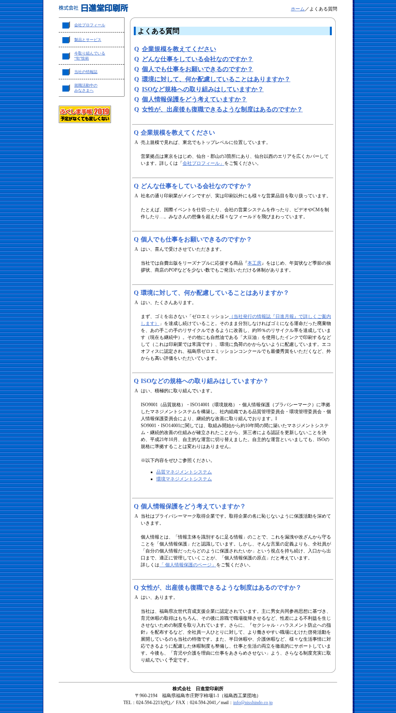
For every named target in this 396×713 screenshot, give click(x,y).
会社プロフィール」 (203, 163)
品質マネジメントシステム (184, 472)
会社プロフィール (89, 25)
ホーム (298, 9)
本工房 (254, 263)
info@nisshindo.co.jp (253, 702)
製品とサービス (87, 40)
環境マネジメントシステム (184, 479)
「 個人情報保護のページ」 (187, 565)
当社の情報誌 (85, 72)
